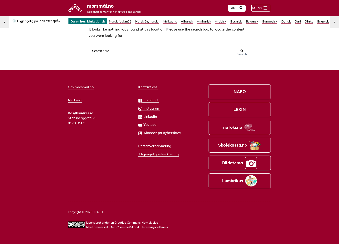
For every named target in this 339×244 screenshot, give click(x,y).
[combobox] (52, 21)
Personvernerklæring (154, 146)
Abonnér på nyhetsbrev (161, 133)
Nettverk (75, 100)
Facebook (150, 100)
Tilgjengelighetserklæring (158, 154)
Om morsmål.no (81, 87)
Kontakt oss (148, 87)
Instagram (151, 108)
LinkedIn (149, 116)
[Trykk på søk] (241, 8)
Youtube (149, 124)
